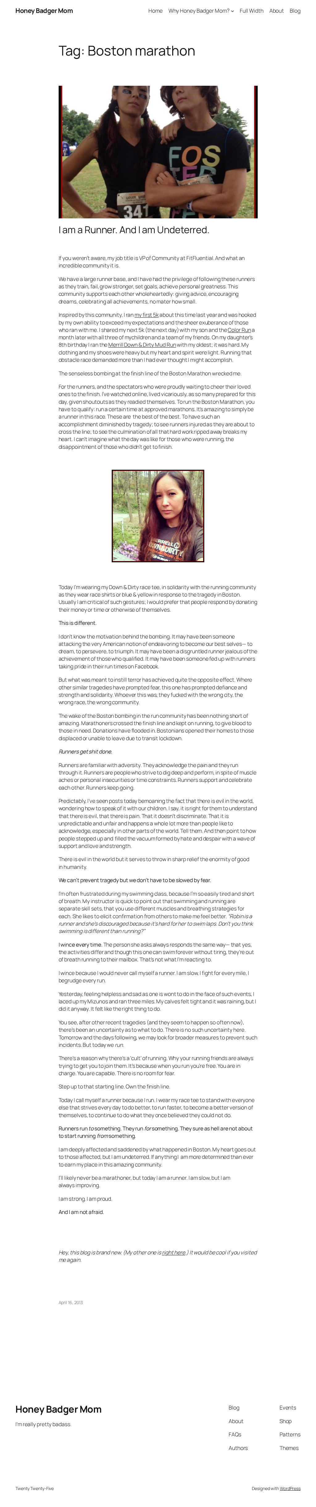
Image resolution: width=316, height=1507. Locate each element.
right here (173, 1252)
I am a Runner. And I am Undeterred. (134, 229)
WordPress (290, 1488)
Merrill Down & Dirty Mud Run (142, 344)
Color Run (239, 329)
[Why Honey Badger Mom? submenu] (232, 10)
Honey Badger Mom (44, 10)
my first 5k (147, 314)
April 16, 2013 (71, 1302)
